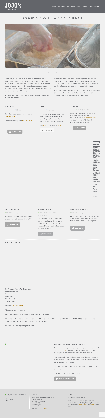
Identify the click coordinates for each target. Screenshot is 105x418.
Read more (46, 234)
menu (60, 125)
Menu (63, 6)
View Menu (79, 228)
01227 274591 (27, 121)
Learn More (14, 225)
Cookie (92, 404)
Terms (80, 404)
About (85, 6)
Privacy (85, 404)
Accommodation (74, 6)
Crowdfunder (61, 350)
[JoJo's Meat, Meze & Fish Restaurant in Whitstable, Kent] (13, 9)
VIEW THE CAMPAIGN (66, 379)
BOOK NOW (16, 132)
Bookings (56, 6)
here (44, 125)
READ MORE (81, 128)
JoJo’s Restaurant (89, 118)
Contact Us (94, 6)
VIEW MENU (48, 130)
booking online (10, 116)
